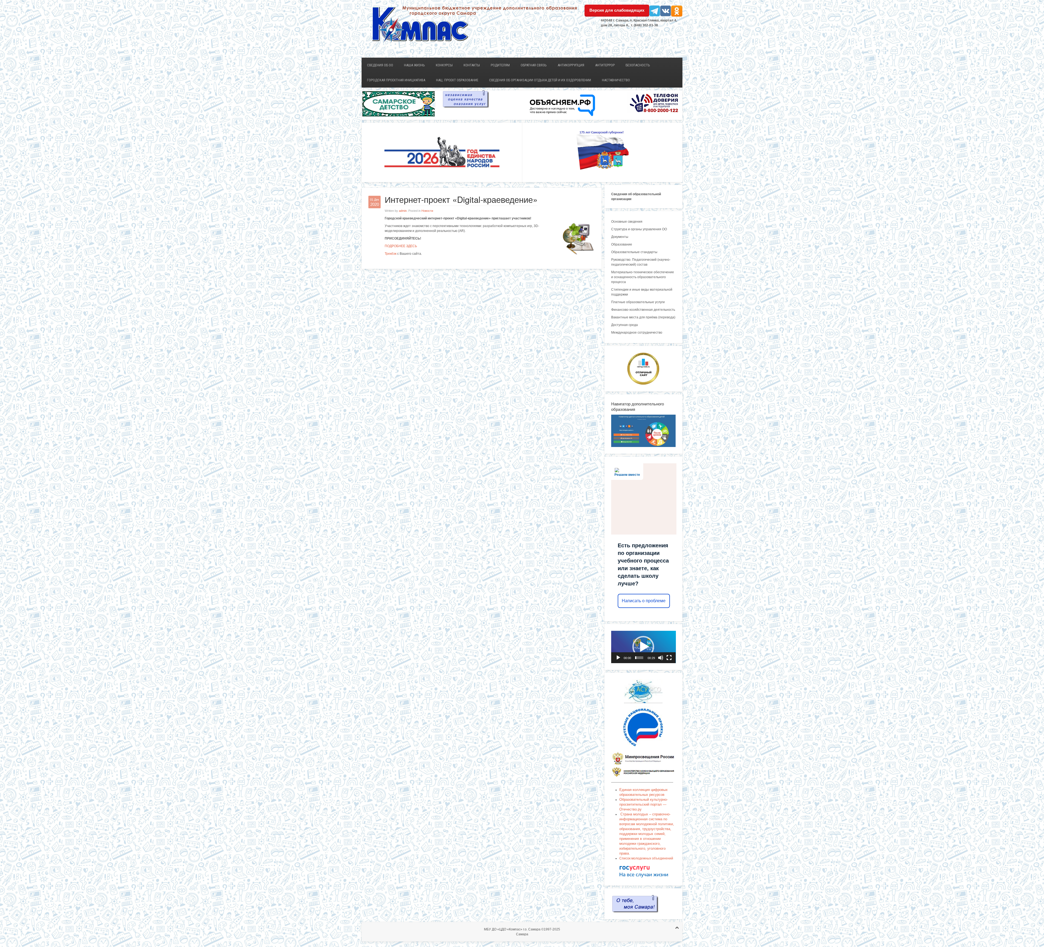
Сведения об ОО (380, 65)
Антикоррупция (571, 65)
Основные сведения (626, 221)
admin (403, 210)
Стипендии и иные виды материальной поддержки (641, 292)
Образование (621, 244)
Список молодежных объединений (646, 858)
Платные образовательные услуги (638, 302)
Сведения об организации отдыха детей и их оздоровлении (540, 80)
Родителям (500, 65)
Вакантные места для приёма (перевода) (643, 317)
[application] (643, 647)
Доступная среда (624, 325)
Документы (619, 237)
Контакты (472, 65)
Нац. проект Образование (457, 80)
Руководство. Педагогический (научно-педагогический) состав (640, 262)
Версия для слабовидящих (616, 10)
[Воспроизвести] (618, 657)
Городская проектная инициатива (396, 80)
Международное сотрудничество (636, 332)
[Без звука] (660, 657)
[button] (643, 647)
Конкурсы (444, 65)
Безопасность (638, 65)
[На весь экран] (669, 657)
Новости (427, 210)
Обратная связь (534, 65)
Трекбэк (390, 254)
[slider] (639, 657)
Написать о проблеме (644, 600)
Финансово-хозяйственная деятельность (643, 310)
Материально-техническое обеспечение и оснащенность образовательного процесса (642, 277)
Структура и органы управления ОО (639, 229)
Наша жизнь (414, 65)
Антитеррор (605, 65)
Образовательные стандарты (634, 252)
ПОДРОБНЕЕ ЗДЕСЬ (401, 246)
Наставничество (616, 80)
